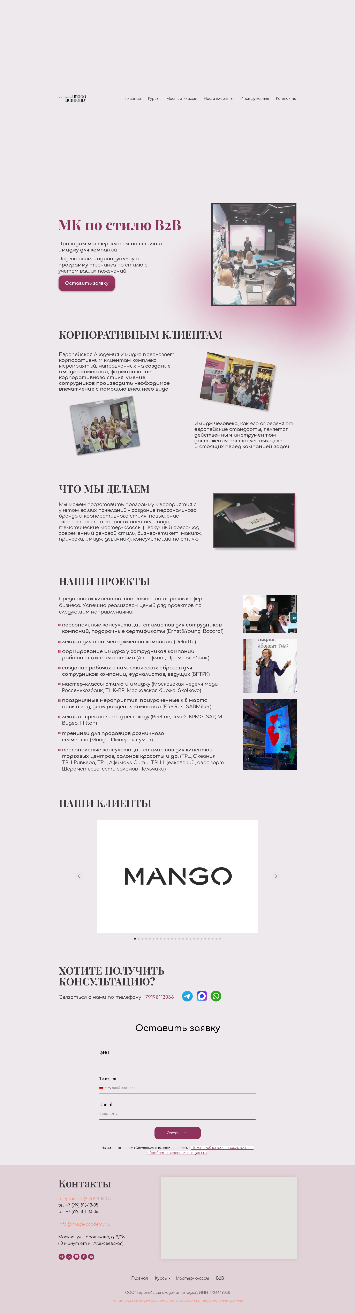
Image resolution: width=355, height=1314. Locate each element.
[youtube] (91, 1257)
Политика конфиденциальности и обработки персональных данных (177, 1300)
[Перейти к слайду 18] (198, 939)
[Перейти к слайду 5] (150, 939)
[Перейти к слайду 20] (205, 939)
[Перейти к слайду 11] (172, 939)
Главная (133, 99)
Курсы (161, 1278)
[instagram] (76, 1257)
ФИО (104, 1052)
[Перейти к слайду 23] (216, 939)
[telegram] (62, 1257)
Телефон (107, 1078)
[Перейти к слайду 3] (142, 939)
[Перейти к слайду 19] (201, 939)
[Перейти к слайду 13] (179, 939)
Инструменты (254, 99)
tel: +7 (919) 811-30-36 (78, 1211)
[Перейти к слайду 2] (138, 939)
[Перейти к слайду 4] (146, 939)
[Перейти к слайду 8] (161, 939)
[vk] (69, 1257)
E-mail (105, 1104)
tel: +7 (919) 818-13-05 (78, 1205)
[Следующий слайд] (276, 876)
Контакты (286, 99)
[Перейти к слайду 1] (135, 939)
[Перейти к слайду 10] (168, 939)
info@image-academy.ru (84, 1224)
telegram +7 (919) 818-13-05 (84, 1198)
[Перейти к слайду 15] (187, 939)
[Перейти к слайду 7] (157, 939)
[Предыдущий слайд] (79, 876)
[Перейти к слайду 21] (209, 939)
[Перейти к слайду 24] (220, 939)
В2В (220, 1278)
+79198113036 (158, 997)
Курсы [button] (153, 99)
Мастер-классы (181, 99)
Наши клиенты (218, 99)
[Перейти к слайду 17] (194, 939)
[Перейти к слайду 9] (164, 939)
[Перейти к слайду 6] (153, 939)
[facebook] (84, 1257)
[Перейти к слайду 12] (175, 939)
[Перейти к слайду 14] (183, 939)
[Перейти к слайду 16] (190, 939)
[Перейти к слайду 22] (212, 939)
